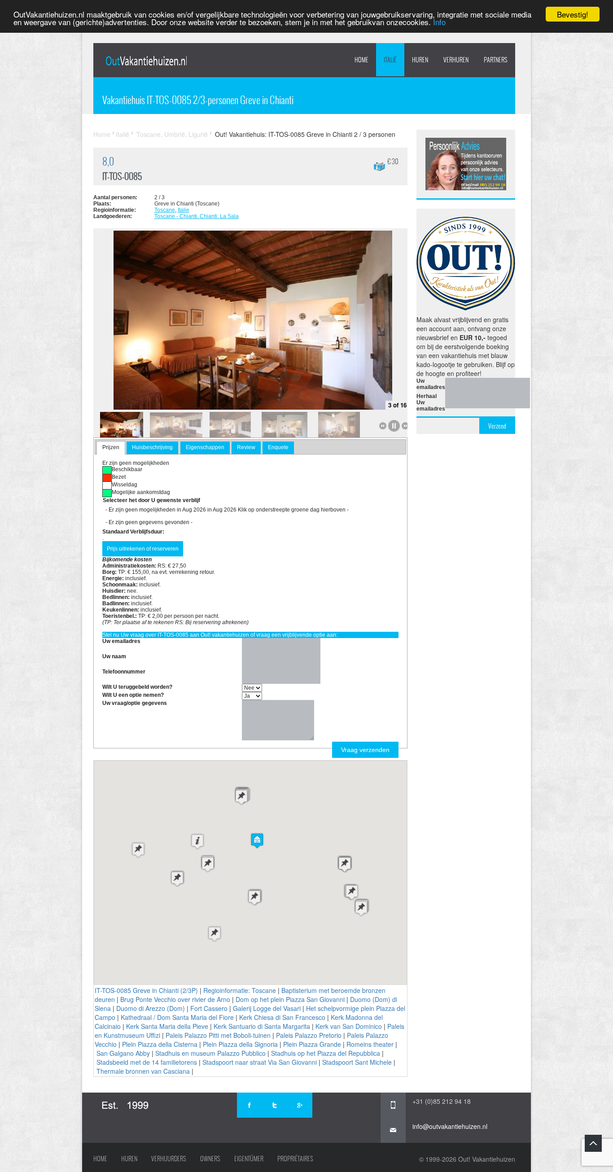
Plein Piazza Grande (312, 1044)
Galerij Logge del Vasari (267, 1008)
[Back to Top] (593, 1143)
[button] (257, 840)
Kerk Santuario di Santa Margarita (262, 1026)
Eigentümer (248, 1159)
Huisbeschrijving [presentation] (152, 447)
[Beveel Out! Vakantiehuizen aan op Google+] (299, 1105)
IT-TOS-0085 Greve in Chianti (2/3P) (146, 990)
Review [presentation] (246, 447)
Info (439, 22)
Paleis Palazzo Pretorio (309, 1035)
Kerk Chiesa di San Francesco (282, 1017)
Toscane (164, 210)
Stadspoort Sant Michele (357, 1062)
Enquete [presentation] (278, 447)
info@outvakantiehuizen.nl (449, 1126)
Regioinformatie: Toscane (239, 990)
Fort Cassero (209, 1008)
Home (361, 60)
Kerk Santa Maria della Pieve (167, 1026)
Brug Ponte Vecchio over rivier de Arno (175, 999)
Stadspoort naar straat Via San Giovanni (259, 1062)
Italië (390, 60)
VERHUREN (456, 60)
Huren (129, 1159)
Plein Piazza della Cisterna (159, 1044)
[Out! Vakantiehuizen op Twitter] (274, 1105)
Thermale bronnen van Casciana (143, 1071)
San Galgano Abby (123, 1053)
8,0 (108, 161)
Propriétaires (295, 1159)
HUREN (420, 60)
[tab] (110, 448)
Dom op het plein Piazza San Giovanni (290, 999)
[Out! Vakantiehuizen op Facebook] (249, 1105)
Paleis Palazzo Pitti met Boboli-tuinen (218, 1035)
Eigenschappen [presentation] (205, 447)
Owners (210, 1159)
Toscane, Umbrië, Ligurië (172, 134)
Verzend (497, 426)
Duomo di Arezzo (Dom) (150, 1008)
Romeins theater (370, 1044)
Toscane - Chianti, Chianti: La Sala (196, 216)
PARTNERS (496, 60)
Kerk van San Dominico (348, 1026)
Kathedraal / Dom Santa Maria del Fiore (177, 1017)
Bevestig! (572, 14)
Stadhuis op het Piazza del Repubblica (325, 1053)
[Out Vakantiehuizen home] (146, 60)
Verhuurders (168, 1159)
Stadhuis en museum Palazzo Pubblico (210, 1053)
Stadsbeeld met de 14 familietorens (146, 1062)
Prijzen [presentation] (110, 447)
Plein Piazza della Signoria (240, 1044)
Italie (183, 210)
